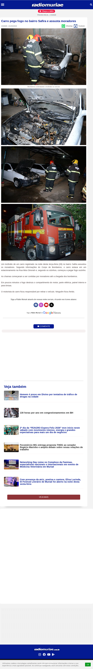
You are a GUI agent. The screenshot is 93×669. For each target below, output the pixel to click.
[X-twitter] (51, 305)
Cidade (53, 15)
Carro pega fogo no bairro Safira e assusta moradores (38, 21)
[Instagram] (41, 305)
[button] (2, 4)
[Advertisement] (46, 524)
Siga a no (35, 313)
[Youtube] (46, 305)
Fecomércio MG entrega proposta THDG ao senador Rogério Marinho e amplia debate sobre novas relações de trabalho (51, 447)
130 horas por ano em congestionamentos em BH (46, 412)
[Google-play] (53, 654)
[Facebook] (36, 305)
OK (88, 664)
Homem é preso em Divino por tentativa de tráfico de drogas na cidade (48, 395)
